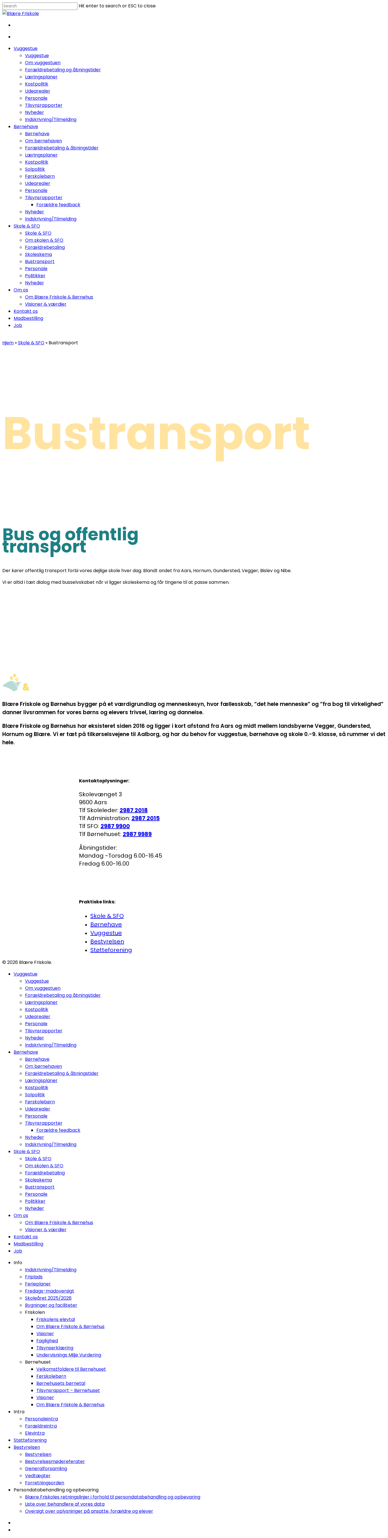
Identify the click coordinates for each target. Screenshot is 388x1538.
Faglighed (47, 1340)
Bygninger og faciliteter (51, 1305)
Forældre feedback (58, 1130)
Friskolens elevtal (55, 1319)
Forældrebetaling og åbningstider (63, 995)
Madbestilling (28, 1244)
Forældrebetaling (45, 1173)
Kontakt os (26, 1236)
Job (18, 1251)
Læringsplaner (41, 1002)
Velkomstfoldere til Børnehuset (71, 1369)
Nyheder (34, 1038)
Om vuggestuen (43, 988)
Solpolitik (35, 1094)
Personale (36, 1023)
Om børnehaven (43, 1066)
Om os (21, 1215)
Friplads (34, 1277)
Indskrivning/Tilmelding (50, 1045)
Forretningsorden (44, 1482)
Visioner (45, 1333)
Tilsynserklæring (54, 1348)
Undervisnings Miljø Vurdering (68, 1355)
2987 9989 (137, 834)
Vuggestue (106, 933)
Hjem (8, 342)
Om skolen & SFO (44, 1165)
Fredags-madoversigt (49, 1291)
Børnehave (106, 924)
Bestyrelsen (107, 941)
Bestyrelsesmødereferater (55, 1461)
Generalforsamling (46, 1468)
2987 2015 (146, 818)
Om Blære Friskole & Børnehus (59, 1222)
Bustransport (40, 1187)
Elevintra (35, 1433)
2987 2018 (134, 810)
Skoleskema (38, 1180)
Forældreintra (41, 1426)
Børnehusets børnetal (60, 1383)
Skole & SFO (31, 342)
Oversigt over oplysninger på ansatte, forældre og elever (89, 1511)
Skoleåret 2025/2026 (48, 1298)
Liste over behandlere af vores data (65, 1504)
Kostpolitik (36, 1009)
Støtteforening (111, 950)
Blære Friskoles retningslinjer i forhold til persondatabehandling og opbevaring (112, 1497)
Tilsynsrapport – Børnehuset (68, 1390)
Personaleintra (41, 1419)
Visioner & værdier (45, 1229)
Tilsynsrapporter (43, 1031)
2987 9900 (115, 826)
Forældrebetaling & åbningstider (62, 1073)
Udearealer (37, 1016)
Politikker (35, 1201)
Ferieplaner (38, 1284)
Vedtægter (38, 1475)
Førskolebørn (40, 1102)
